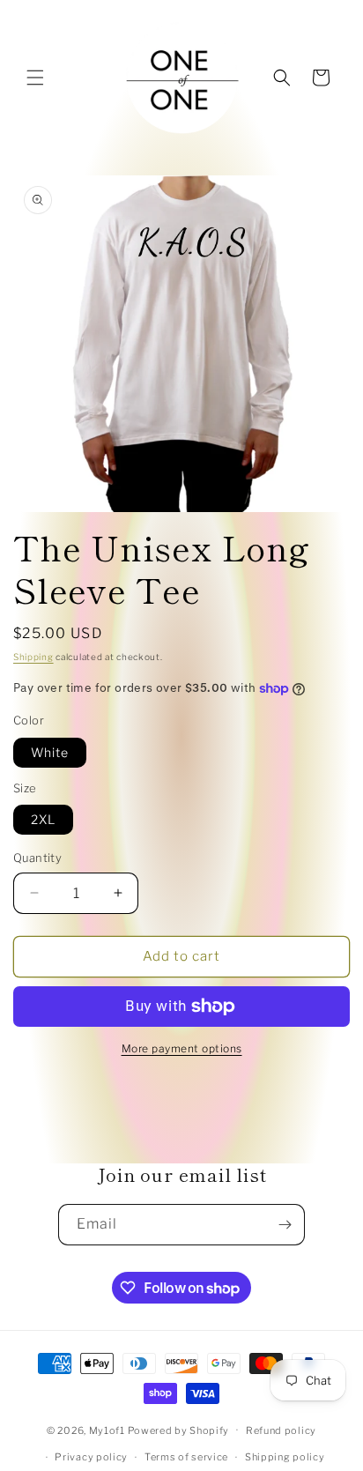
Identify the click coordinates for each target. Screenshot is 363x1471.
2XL (43, 819)
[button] (35, 77)
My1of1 (107, 1429)
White (50, 752)
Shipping (33, 656)
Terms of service (186, 1457)
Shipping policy (285, 1457)
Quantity (37, 858)
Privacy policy (91, 1457)
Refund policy (281, 1430)
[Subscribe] (284, 1224)
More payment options (182, 1048)
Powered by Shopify (179, 1429)
